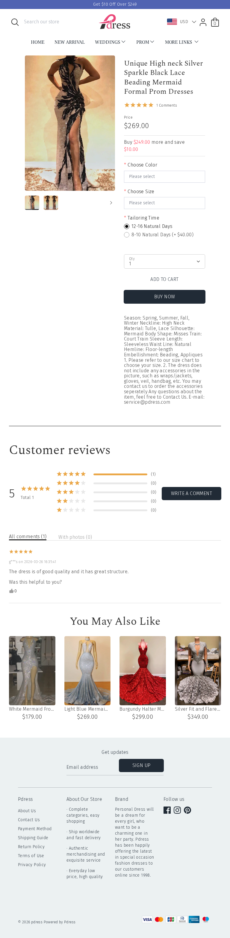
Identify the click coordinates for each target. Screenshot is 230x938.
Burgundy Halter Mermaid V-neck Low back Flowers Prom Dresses (142, 709)
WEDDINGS (107, 42)
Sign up (141, 765)
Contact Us (29, 819)
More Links (179, 42)
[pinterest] (188, 811)
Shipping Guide (33, 837)
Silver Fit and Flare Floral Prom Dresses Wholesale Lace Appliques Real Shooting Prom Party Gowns (198, 709)
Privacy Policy (32, 864)
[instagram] (178, 811)
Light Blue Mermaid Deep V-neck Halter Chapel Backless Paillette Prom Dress (87, 709)
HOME (37, 42)
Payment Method (35, 828)
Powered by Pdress (60, 922)
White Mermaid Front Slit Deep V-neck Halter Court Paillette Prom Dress (32, 709)
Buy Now (164, 296)
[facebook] (168, 811)
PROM (142, 42)
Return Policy (31, 846)
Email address (82, 767)
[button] (180, 22)
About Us (27, 810)
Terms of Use (31, 855)
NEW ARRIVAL (70, 42)
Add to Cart (164, 279)
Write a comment (191, 493)
